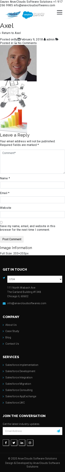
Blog (8, 337)
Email (5, 193)
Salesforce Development (20, 371)
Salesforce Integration (18, 377)
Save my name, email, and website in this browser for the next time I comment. (27, 227)
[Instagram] (30, 442)
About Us (11, 324)
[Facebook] (6, 442)
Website (5, 207)
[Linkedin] (22, 442)
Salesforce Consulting (19, 390)
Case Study (12, 331)
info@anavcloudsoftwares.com (34, 5)
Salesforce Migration (18, 383)
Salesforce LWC (15, 402)
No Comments (27, 43)
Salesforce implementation (21, 364)
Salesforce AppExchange (20, 396)
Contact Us (12, 343)
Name (5, 178)
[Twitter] (14, 442)
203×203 (19, 253)
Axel (18, 33)
